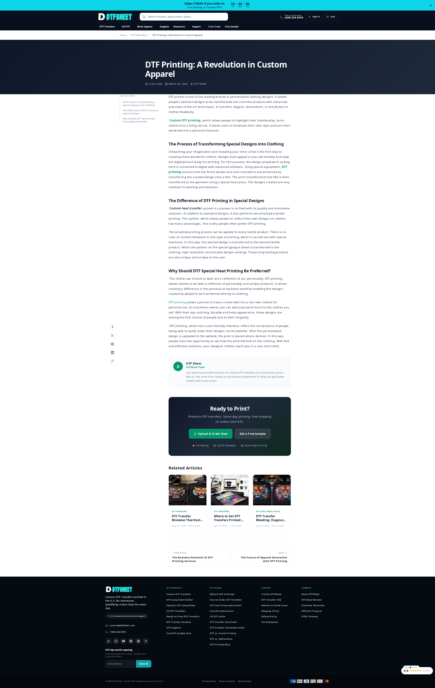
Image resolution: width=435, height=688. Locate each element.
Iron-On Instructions (221, 611)
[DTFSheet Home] (115, 16)
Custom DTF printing (185, 120)
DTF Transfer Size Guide (223, 622)
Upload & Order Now (213, 434)
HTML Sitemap (309, 616)
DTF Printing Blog (220, 644)
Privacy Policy (209, 681)
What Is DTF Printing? (222, 594)
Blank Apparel (144, 26)
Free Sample (232, 26)
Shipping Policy (270, 611)
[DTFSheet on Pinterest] (138, 641)
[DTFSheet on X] (146, 641)
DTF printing (177, 302)
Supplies (164, 26)
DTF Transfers (107, 26)
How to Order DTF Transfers (226, 599)
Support (196, 26)
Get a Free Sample (253, 434)
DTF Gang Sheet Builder (179, 599)
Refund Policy (269, 616)
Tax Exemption (269, 622)
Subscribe (144, 663)
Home (123, 35)
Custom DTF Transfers (178, 594)
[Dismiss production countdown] (431, 5)
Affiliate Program (311, 611)
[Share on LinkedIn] (112, 352)
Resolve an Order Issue (274, 605)
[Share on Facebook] (112, 327)
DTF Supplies (173, 627)
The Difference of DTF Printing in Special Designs (141, 112)
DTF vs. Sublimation (221, 638)
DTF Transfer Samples (178, 622)
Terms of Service (227, 681)
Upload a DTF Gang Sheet (180, 605)
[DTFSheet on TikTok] (108, 641)
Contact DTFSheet (271, 594)
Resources (179, 26)
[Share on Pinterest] (112, 344)
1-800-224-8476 (117, 632)
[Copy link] (112, 361)
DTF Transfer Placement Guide (227, 627)
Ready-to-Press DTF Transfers (183, 616)
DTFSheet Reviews (311, 599)
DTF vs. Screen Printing (223, 633)
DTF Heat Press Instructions (225, 605)
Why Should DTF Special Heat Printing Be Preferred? (139, 120)
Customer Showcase (312, 605)
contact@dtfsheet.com (122, 625)
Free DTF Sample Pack (178, 633)
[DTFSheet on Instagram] (116, 641)
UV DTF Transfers (176, 611)
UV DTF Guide (217, 616)
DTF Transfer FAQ (271, 599)
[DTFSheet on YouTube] (123, 641)
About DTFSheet (310, 594)
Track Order (214, 26)
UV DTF (126, 26)
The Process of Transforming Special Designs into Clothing (139, 104)
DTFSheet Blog (139, 35)
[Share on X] (112, 335)
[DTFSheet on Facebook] (131, 641)
